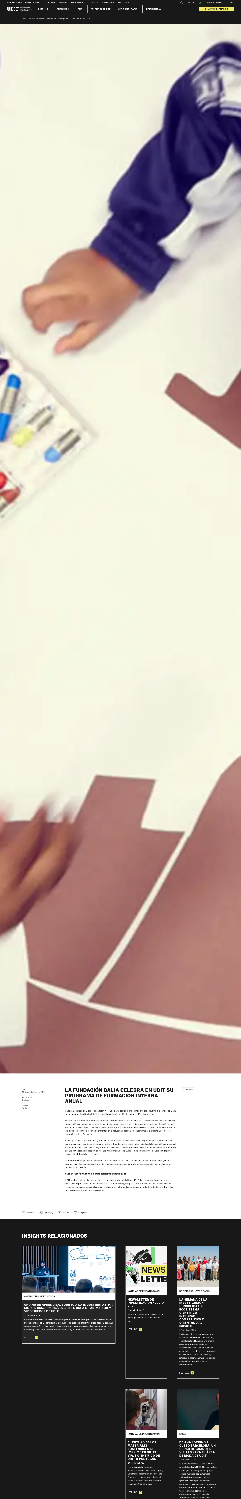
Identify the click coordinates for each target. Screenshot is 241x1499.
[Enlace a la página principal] (21, 9)
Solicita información (216, 9)
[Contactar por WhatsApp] (200, 2)
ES (189, 2)
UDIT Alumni (50, 2)
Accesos (229, 2)
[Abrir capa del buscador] (181, 2)
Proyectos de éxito (101, 9)
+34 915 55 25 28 (215, 2)
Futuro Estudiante (33, 2)
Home (24, 18)
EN (193, 2)
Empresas (63, 2)
